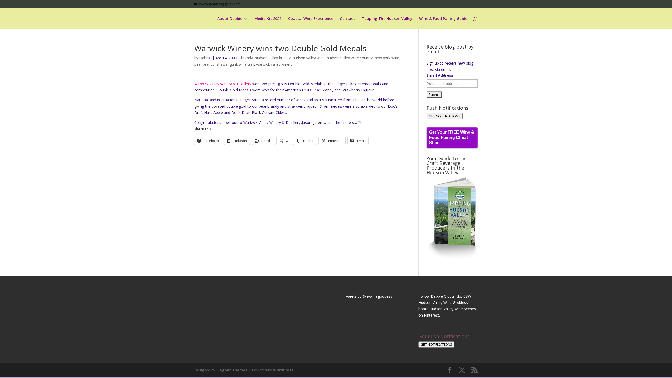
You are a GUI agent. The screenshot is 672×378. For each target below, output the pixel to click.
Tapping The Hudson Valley (387, 19)
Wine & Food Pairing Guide (443, 19)
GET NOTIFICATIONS (444, 116)
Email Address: (440, 75)
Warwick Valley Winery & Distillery (223, 83)
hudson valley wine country (350, 57)
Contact (347, 19)
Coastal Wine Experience (310, 19)
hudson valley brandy (273, 57)
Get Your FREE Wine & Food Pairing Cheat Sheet (451, 137)
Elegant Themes (232, 370)
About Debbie (229, 19)
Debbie (205, 57)
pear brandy (204, 64)
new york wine (387, 57)
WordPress (283, 370)
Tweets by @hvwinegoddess (368, 296)
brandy (247, 57)
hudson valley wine (309, 57)
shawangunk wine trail (235, 64)
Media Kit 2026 (267, 19)
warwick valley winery (274, 64)
